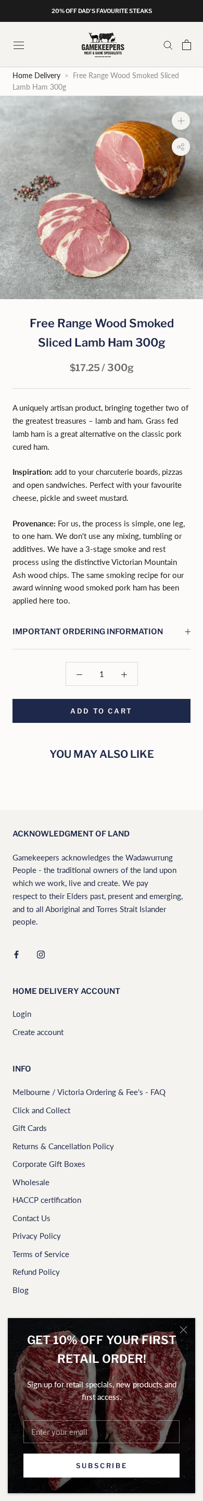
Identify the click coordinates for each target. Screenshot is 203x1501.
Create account (38, 1032)
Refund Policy (36, 1271)
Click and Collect (41, 1110)
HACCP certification (46, 1199)
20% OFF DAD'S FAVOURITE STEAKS (102, 11)
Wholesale (30, 1182)
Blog (20, 1290)
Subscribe (101, 1465)
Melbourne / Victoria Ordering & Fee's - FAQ (89, 1092)
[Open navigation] (20, 44)
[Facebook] (16, 953)
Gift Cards (29, 1128)
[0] (186, 45)
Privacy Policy (36, 1235)
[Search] (168, 45)
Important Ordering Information (87, 631)
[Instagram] (41, 953)
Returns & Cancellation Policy (63, 1146)
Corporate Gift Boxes (48, 1163)
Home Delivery (36, 75)
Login (21, 1013)
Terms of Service (40, 1254)
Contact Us (31, 1218)
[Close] (183, 1330)
